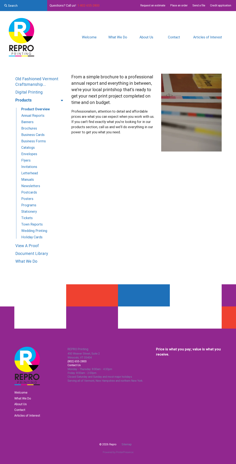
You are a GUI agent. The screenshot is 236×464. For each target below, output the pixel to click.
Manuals (27, 179)
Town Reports (32, 224)
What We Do (117, 37)
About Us (146, 37)
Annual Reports (32, 115)
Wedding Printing (34, 231)
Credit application (220, 5)
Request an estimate (152, 5)
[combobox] (23, 5)
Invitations (29, 167)
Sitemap (127, 444)
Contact (174, 37)
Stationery (29, 211)
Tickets (27, 218)
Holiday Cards (32, 237)
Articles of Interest (207, 37)
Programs (28, 205)
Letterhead (29, 173)
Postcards (29, 192)
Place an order (179, 5)
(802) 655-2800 (77, 361)
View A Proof (27, 246)
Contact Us (74, 365)
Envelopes (29, 154)
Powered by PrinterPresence (118, 452)
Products (23, 100)
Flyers (26, 160)
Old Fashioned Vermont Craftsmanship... (36, 82)
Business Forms (33, 141)
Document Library (31, 253)
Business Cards (33, 135)
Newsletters (30, 186)
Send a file (198, 5)
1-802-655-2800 (88, 5)
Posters (27, 199)
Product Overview (35, 109)
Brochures (29, 128)
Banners (27, 122)
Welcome (89, 37)
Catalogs (28, 147)
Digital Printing (29, 92)
